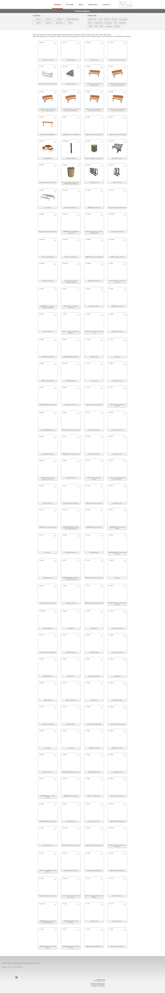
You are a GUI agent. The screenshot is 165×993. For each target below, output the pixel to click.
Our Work (69, 4)
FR (130, 6)
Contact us (107, 4)
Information (93, 4)
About (81, 4)
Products (57, 4)
